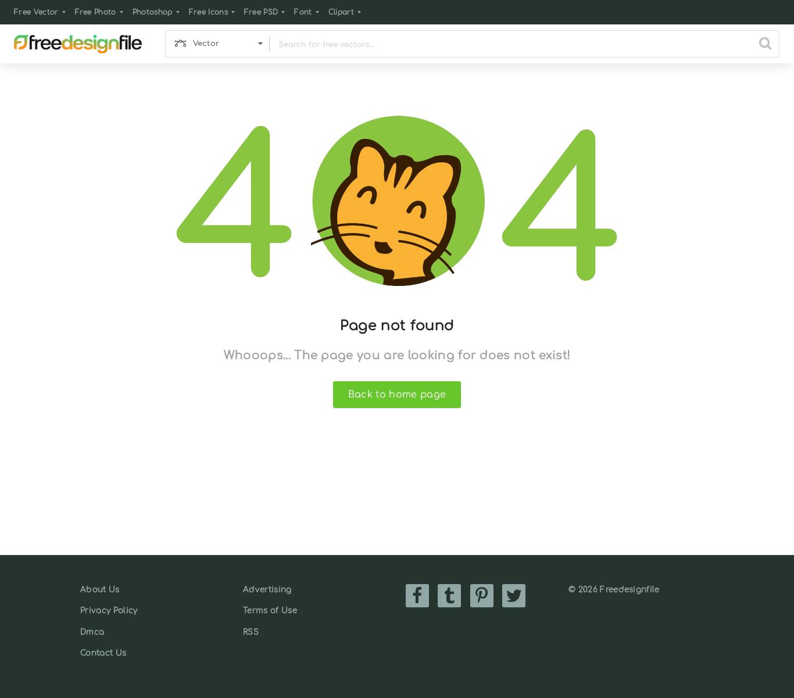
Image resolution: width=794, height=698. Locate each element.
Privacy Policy (108, 610)
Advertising (267, 589)
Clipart (341, 12)
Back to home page (397, 394)
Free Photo (95, 12)
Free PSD (261, 12)
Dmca (92, 632)
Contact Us (103, 653)
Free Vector (36, 12)
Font (303, 12)
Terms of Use (270, 610)
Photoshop (153, 12)
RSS (251, 632)
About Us (100, 589)
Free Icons (208, 12)
